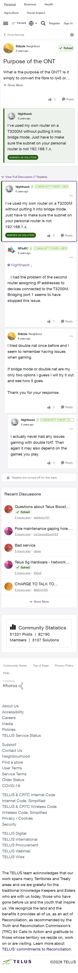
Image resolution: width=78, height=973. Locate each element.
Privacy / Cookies (17, 818)
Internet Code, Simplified (23, 800)
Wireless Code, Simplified (24, 812)
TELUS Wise (13, 856)
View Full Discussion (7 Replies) (26, 176)
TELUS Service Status (21, 735)
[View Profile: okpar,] (8, 548)
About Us (10, 706)
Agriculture (11, 12)
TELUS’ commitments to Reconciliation (36, 949)
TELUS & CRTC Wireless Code (29, 806)
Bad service (25, 545)
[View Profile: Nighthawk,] (11, 116)
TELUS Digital (14, 833)
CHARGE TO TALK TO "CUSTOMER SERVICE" (36, 584)
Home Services (15, 34)
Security (9, 824)
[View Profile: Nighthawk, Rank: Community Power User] (9, 189)
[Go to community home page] (19, 23)
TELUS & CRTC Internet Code (28, 794)
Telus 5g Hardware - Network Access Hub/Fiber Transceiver (41, 562)
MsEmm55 (41, 590)
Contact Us (12, 750)
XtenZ (38, 573)
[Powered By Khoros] (39, 685)
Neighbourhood (16, 756)
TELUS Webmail (16, 851)
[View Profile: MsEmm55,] (8, 586)
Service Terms (14, 774)
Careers (9, 717)
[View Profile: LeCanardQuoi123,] (8, 531)
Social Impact (36, 12)
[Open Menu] (72, 35)
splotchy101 (42, 517)
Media (7, 723)
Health (49, 4)
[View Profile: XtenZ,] (8, 565)
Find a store (12, 762)
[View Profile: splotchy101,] (8, 509)
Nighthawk (25, 113)
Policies (9, 729)
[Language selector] (33, 23)
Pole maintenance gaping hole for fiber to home (44, 528)
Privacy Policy (64, 665)
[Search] (43, 23)
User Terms (12, 768)
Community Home (15, 665)
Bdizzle (20, 46)
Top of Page (41, 665)
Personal (10, 4)
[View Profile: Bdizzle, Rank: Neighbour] (8, 48)
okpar (37, 551)
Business (30, 4)
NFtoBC (23, 248)
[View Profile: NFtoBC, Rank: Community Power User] (11, 250)
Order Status (13, 779)
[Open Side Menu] (5, 23)
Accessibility (13, 712)
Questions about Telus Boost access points (40, 506)
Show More (15, 85)
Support (9, 744)
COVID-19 (11, 785)
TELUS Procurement (20, 845)
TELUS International (19, 839)
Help (6, 673)
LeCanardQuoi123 (46, 534)
